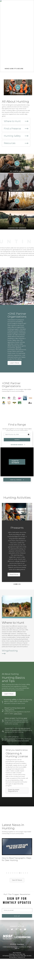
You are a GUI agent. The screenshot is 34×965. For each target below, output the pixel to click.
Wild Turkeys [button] (19, 584)
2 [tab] (8, 873)
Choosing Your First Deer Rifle (17, 954)
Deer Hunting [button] (14, 584)
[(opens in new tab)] (25, 398)
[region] (17, 36)
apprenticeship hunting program (18, 740)
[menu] (3, 3)
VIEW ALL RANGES (15, 479)
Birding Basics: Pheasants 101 (17, 957)
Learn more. (18, 713)
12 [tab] (27, 873)
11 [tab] (25, 873)
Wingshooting (10, 650)
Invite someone (10, 739)
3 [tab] (10, 873)
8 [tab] (20, 873)
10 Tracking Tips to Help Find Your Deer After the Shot (17, 955)
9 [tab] (22, 873)
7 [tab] (18, 873)
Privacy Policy (20, 944)
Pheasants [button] (16, 584)
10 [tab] (24, 873)
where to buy (16, 730)
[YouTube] (26, 929)
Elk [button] (17, 584)
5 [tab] (14, 873)
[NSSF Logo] (17, 937)
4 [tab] (12, 873)
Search (17, 439)
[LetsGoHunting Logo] (18, 10)
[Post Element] (17, 851)
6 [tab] (16, 873)
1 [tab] (7, 873)
